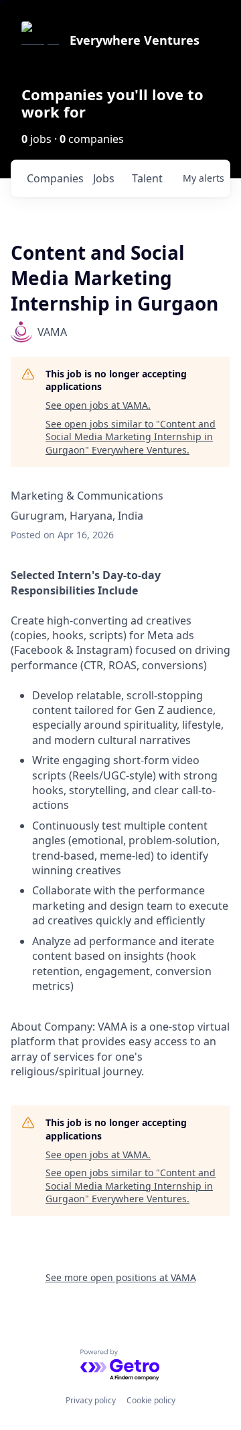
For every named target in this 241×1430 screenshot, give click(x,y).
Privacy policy (91, 1400)
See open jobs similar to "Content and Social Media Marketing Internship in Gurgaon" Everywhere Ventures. (131, 436)
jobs (103, 178)
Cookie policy (151, 1400)
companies (54, 178)
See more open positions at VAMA (121, 1277)
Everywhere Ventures (134, 40)
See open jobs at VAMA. (98, 405)
